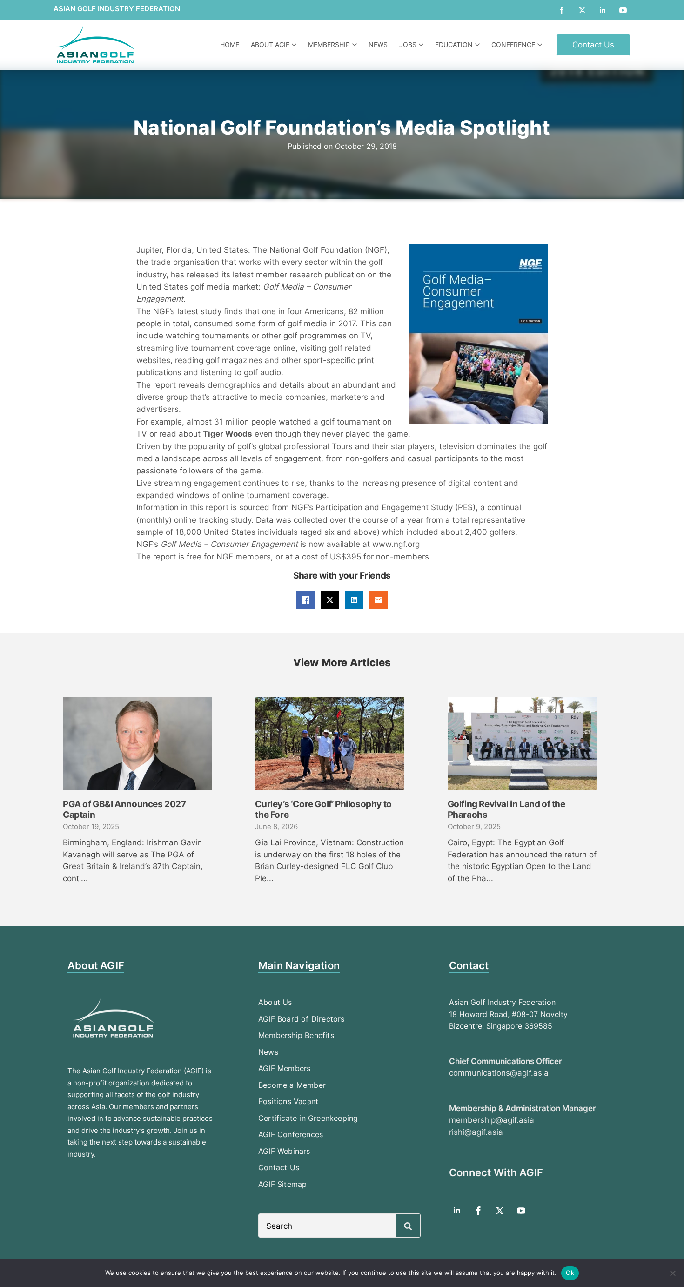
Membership (329, 44)
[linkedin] (602, 10)
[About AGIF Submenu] (295, 44)
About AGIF (270, 44)
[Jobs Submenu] (422, 44)
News (378, 44)
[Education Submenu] (478, 44)
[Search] (408, 1226)
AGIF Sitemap (282, 1184)
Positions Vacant (288, 1101)
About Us (275, 1002)
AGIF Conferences (290, 1134)
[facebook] (561, 10)
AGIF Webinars (284, 1151)
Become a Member (292, 1085)
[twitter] (582, 10)
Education (454, 44)
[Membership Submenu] (356, 44)
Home (229, 44)
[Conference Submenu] (541, 44)
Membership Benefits (296, 1035)
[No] (672, 1273)
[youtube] (623, 10)
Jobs (407, 44)
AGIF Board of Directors (301, 1019)
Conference (513, 44)
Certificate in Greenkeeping (308, 1118)
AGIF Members (284, 1068)
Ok (570, 1272)
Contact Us (278, 1167)
